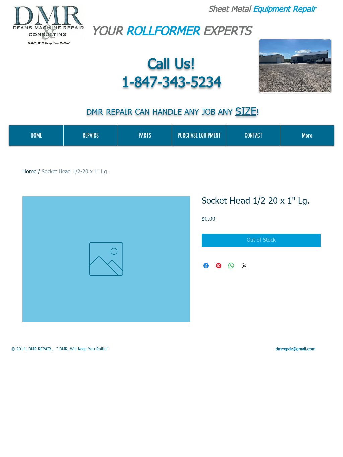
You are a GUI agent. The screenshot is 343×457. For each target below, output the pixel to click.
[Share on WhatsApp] (231, 266)
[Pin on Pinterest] (219, 266)
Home (29, 172)
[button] (199, 135)
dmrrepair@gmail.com (295, 349)
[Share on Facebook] (206, 266)
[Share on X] (244, 266)
